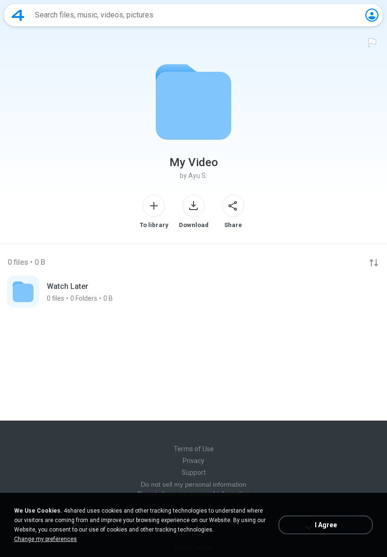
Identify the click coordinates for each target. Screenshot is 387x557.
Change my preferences (45, 539)
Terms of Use (194, 449)
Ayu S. (197, 175)
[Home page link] (17, 15)
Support (194, 472)
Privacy (193, 460)
